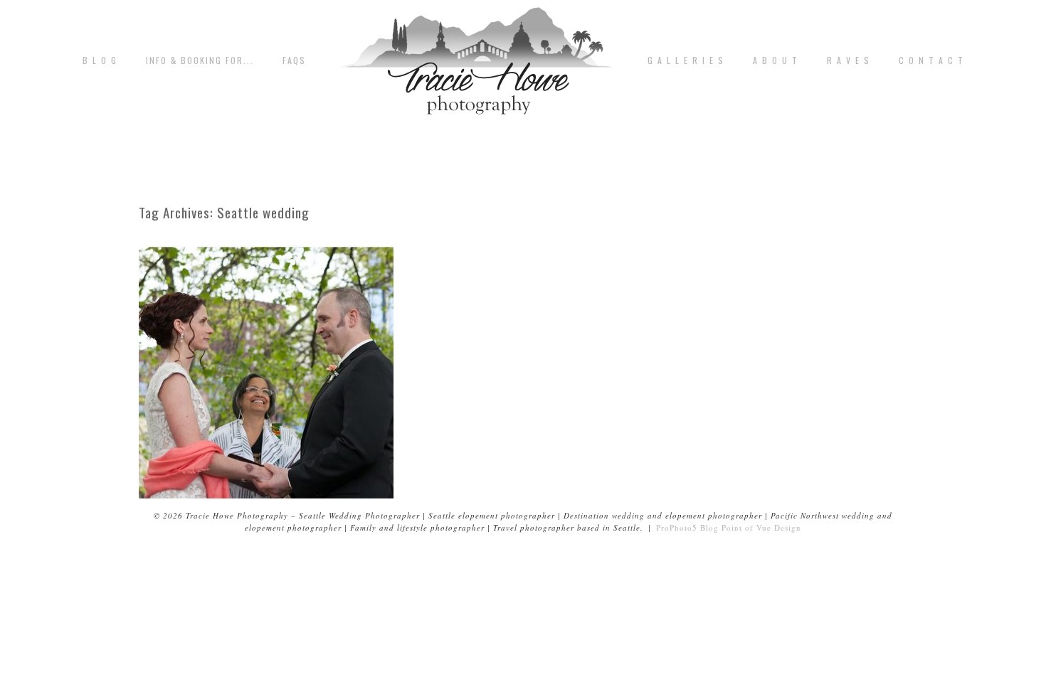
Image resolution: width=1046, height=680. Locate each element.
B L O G (100, 60)
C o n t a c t (931, 60)
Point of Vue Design (761, 527)
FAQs (294, 60)
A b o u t (775, 60)
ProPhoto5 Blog (687, 527)
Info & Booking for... (200, 60)
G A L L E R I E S (686, 60)
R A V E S (848, 60)
